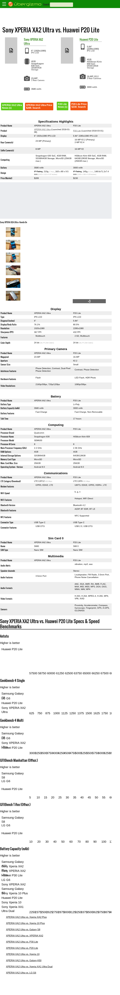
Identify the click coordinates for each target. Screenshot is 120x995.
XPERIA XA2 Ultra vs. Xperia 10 (23, 954)
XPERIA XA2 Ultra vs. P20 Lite (22, 948)
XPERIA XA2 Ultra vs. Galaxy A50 (23, 960)
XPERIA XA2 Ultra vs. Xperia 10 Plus (25, 923)
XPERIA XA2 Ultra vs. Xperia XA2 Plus (26, 917)
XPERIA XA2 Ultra (33, 41)
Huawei (84, 39)
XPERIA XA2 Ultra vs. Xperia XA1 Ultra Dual (29, 966)
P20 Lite (93, 39)
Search (46, 4)
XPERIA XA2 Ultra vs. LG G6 (21, 973)
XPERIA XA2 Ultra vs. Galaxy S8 (23, 929)
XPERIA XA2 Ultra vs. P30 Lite (22, 942)
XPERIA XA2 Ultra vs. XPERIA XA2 (24, 935)
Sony (27, 39)
